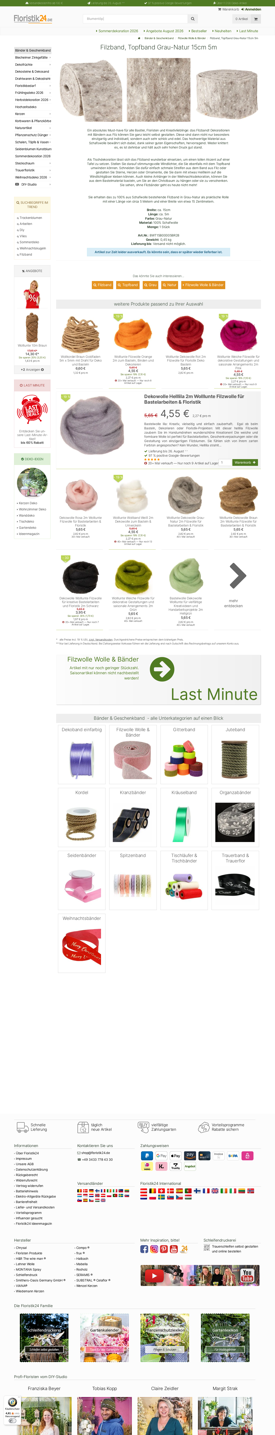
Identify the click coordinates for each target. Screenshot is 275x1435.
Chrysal (21, 1248)
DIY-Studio (29, 184)
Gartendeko (27, 528)
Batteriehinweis (27, 1191)
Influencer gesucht (29, 1218)
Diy (21, 230)
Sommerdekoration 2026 (118, 31)
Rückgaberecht (27, 1175)
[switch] (12, 1421)
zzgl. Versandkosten (101, 639)
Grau (152, 285)
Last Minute (248, 31)
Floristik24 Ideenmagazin (34, 1223)
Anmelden (252, 9)
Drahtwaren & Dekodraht (32, 79)
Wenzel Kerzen (87, 1286)
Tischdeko (26, 521)
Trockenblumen (30, 218)
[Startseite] (139, 38)
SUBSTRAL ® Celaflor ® (93, 1280)
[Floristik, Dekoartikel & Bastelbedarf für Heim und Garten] (36, 19)
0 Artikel (242, 19)
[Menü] (19, 1398)
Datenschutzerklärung (32, 1169)
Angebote (34, 271)
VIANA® (21, 1286)
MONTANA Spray (28, 1269)
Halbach (82, 1258)
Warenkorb (230, 9)
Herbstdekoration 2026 (31, 100)
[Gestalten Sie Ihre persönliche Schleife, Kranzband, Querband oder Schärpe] (44, 1338)
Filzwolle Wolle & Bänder (192, 38)
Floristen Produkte (29, 1253)
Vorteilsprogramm (29, 1213)
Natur (171, 285)
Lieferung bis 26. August (108, 3)
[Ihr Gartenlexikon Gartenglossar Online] (225, 1338)
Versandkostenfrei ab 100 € (46, 3)
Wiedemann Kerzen (30, 1291)
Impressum (24, 1159)
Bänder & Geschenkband (159, 38)
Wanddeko (26, 515)
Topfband (129, 285)
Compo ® (83, 1248)
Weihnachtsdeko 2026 (31, 177)
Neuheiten (222, 31)
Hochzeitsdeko (25, 107)
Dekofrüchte (23, 64)
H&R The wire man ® (31, 1258)
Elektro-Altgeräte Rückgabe (36, 1196)
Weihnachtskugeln (32, 248)
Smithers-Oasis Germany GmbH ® (40, 1280)
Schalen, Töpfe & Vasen (32, 142)
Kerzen (20, 114)
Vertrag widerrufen (29, 1186)
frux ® (80, 1253)
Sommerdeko (29, 242)
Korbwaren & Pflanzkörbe (33, 121)
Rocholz (82, 1269)
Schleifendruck (26, 1275)
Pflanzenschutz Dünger (31, 135)
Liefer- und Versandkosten (35, 1207)
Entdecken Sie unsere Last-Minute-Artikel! (32, 437)
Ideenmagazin (28, 534)
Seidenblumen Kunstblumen (33, 149)
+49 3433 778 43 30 (97, 1159)
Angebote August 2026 (164, 31)
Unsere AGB (25, 1164)
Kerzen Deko (27, 503)
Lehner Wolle (25, 1264)
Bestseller (198, 31)
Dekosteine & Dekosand (32, 71)
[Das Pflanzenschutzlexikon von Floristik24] (165, 1338)
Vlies (23, 236)
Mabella (82, 1264)
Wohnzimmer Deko (32, 509)
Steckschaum (24, 163)
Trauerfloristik (24, 170)
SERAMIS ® (84, 1275)
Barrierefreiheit (26, 1202)
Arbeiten (25, 224)
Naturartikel (23, 128)
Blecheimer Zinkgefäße (31, 57)
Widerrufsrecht (26, 1180)
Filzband (104, 285)
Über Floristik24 (27, 1153)
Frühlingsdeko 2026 (29, 93)
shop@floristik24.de (95, 1153)
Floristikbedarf (25, 86)
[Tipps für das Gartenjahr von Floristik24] (104, 1338)
